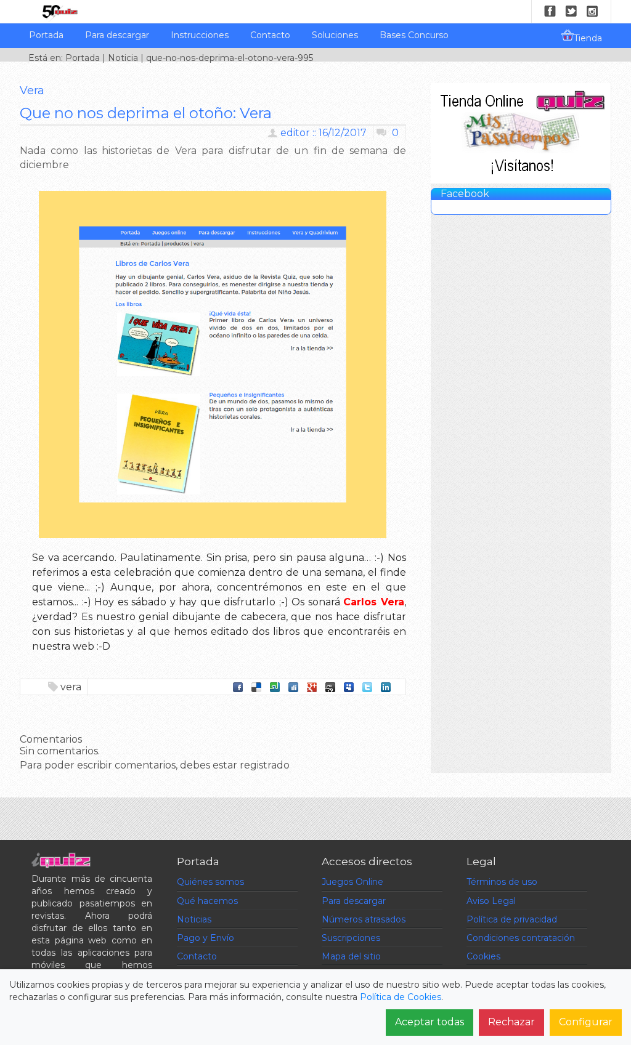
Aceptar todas (429, 1022)
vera (70, 687)
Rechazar (511, 1022)
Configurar (586, 1022)
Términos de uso (501, 881)
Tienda (588, 38)
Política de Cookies (400, 997)
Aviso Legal (491, 900)
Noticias (194, 919)
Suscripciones (351, 937)
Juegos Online (352, 881)
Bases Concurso (414, 35)
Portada (46, 35)
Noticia (123, 57)
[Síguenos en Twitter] (571, 11)
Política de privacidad (511, 919)
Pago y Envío (205, 937)
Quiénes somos (210, 881)
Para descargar (117, 35)
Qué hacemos (207, 900)
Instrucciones (200, 35)
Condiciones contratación (520, 937)
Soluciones (335, 35)
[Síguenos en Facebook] (550, 11)
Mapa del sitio (351, 956)
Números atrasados (363, 919)
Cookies (483, 956)
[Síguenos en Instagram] (592, 11)
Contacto (270, 35)
